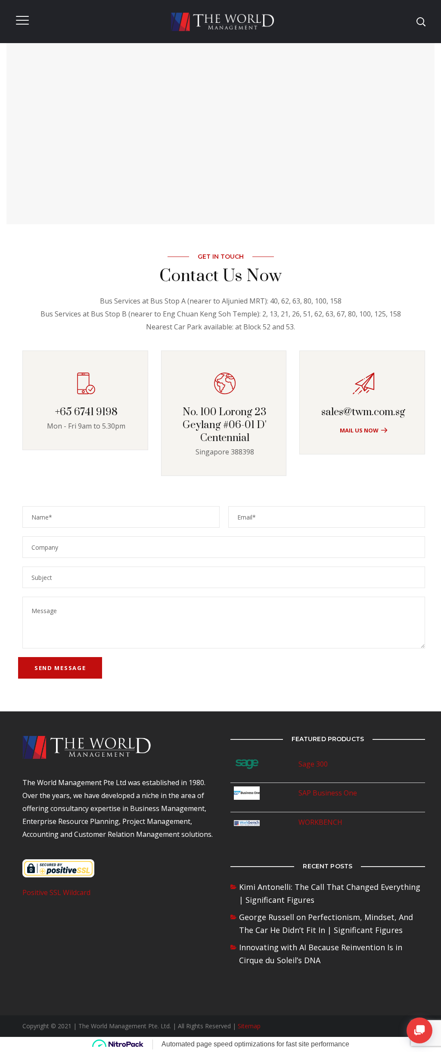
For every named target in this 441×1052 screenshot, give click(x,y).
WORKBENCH (320, 822)
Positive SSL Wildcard (56, 892)
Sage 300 (313, 764)
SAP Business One (327, 793)
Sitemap (249, 1026)
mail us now (359, 430)
